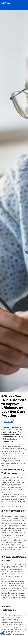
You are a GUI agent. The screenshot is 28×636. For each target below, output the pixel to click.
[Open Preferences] (2, 633)
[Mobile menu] (25, 3)
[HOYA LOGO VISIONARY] (5, 3)
